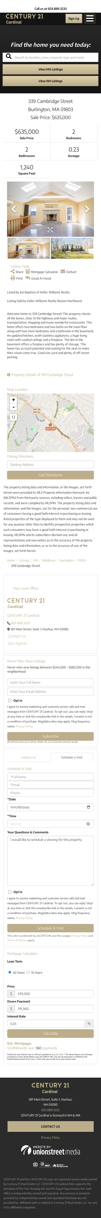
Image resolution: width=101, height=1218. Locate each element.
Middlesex (49, 560)
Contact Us (17, 636)
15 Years (36, 972)
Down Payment (18, 1001)
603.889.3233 (50, 1110)
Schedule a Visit (71, 757)
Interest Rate (16, 1016)
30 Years (18, 972)
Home (11, 560)
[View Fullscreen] (13, 417)
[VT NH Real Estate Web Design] (50, 1150)
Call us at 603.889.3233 (51, 9)
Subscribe (50, 736)
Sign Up (73, 18)
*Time (11, 816)
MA (35, 560)
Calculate (50, 1033)
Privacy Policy (24, 726)
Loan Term (14, 961)
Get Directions (50, 475)
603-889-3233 (20, 623)
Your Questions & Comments (27, 832)
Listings (24, 560)
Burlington (67, 560)
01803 (82, 560)
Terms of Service (17, 940)
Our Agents (17, 643)
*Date (11, 799)
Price (11, 986)
